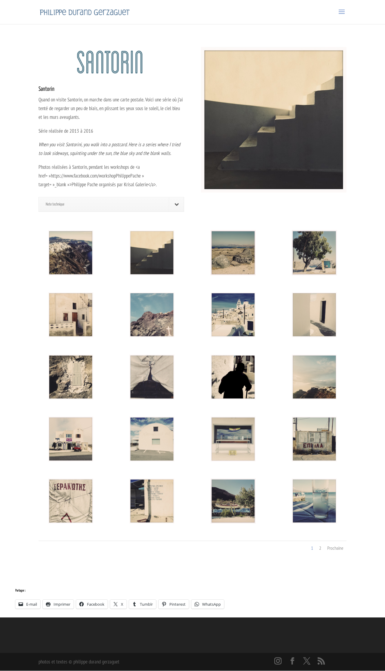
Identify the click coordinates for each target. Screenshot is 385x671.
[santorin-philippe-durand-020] (70, 377)
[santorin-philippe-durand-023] (70, 314)
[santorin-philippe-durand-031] (314, 252)
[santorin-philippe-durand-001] (152, 439)
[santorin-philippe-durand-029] (233, 252)
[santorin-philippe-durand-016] (233, 314)
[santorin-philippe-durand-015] (152, 314)
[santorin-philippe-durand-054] (152, 252)
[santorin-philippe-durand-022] (314, 377)
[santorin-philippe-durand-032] (233, 501)
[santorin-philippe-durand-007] (152, 377)
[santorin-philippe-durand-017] (314, 314)
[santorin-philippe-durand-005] (70, 501)
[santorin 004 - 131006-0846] (233, 439)
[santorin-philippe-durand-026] (314, 439)
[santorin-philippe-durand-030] (152, 501)
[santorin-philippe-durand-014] (70, 252)
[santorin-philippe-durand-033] (314, 501)
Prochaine (335, 548)
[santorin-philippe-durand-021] (233, 377)
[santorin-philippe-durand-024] (70, 439)
